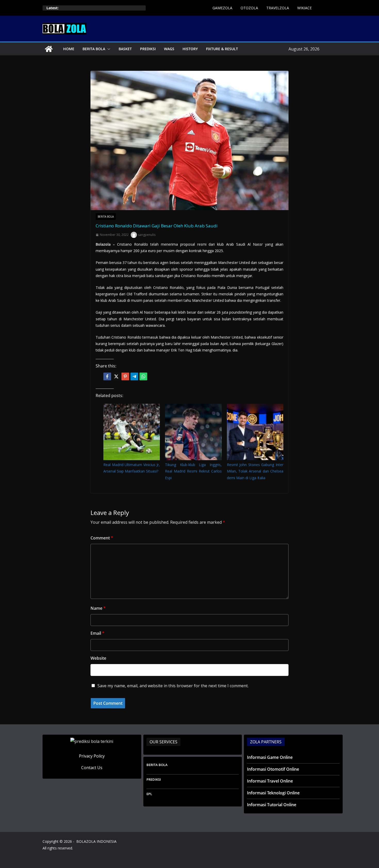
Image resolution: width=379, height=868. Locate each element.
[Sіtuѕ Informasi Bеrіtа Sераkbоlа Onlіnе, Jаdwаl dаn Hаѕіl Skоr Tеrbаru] (49, 49)
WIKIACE (304, 7)
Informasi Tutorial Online (271, 804)
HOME (68, 48)
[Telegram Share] (134, 376)
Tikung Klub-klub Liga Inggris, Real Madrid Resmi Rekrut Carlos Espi (193, 471)
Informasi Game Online (270, 757)
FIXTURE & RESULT (222, 48)
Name (98, 608)
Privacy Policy (92, 756)
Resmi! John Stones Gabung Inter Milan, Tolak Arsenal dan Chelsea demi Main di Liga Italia (255, 471)
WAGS (169, 48)
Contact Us (91, 767)
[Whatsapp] (143, 376)
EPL (149, 794)
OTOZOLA (249, 7)
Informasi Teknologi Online (273, 793)
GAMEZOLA (222, 7)
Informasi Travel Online (270, 781)
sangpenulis (146, 235)
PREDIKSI (148, 48)
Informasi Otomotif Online (273, 769)
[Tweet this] (116, 376)
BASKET (125, 48)
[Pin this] (125, 376)
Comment (101, 538)
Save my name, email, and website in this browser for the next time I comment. (173, 686)
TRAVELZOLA (277, 7)
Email (97, 633)
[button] (107, 49)
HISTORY (190, 48)
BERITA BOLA (94, 48)
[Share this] (107, 376)
